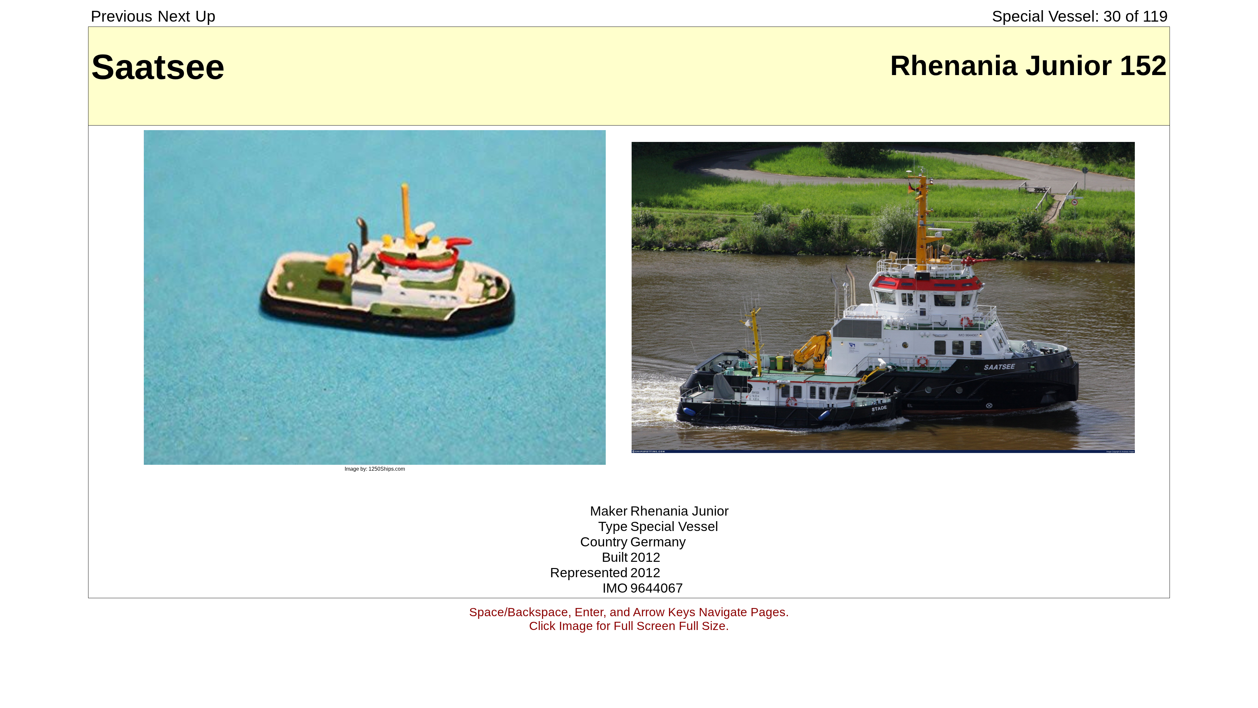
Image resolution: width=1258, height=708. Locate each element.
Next (174, 16)
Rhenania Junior (679, 511)
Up (205, 16)
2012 (645, 557)
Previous (121, 16)
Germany (658, 541)
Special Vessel (674, 526)
